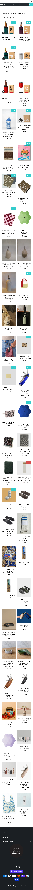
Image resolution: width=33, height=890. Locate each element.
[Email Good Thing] (13, 867)
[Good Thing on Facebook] (16, 867)
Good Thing (13, 886)
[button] (6, 783)
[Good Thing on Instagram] (19, 867)
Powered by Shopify (22, 886)
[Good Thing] (16, 4)
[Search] (26, 4)
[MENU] (1, 4)
